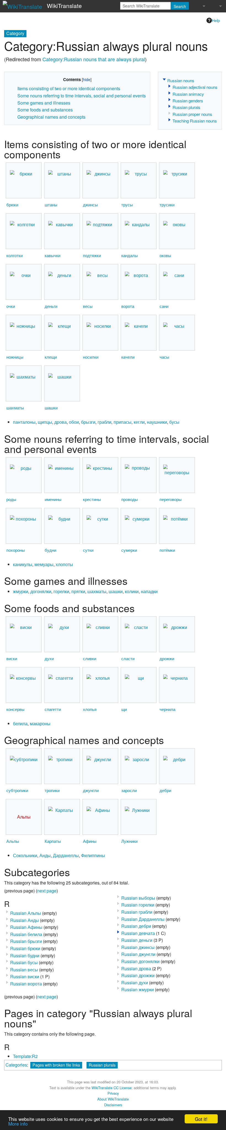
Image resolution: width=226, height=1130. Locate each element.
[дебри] (177, 766)
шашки (51, 408)
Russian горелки (137, 905)
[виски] (23, 634)
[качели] (138, 333)
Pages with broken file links (56, 1065)
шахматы (15, 408)
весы (88, 306)
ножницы (14, 357)
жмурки (20, 591)
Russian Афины (26, 927)
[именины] (62, 475)
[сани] (177, 282)
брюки (12, 204)
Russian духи (134, 982)
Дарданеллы (66, 855)
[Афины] (100, 817)
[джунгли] (100, 766)
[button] (164, 79)
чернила (167, 709)
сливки (89, 658)
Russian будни (24, 955)
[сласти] (138, 634)
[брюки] (23, 180)
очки (10, 306)
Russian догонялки (140, 961)
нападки (149, 591)
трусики (167, 204)
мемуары (43, 564)
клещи (51, 357)
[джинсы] (100, 180)
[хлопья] (100, 685)
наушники (157, 422)
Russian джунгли (138, 954)
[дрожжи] (177, 634)
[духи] (62, 634)
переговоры (171, 499)
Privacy (113, 1093)
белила (20, 723)
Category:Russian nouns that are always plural (93, 59)
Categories (16, 1065)
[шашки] (62, 383)
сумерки (129, 550)
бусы (174, 422)
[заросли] (138, 766)
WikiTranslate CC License (111, 1087)
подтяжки (92, 255)
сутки (88, 550)
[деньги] (62, 282)
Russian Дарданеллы (143, 919)
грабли (104, 422)
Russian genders (188, 100)
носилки (90, 357)
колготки (14, 255)
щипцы (45, 422)
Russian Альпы (25, 913)
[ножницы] (23, 333)
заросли (129, 790)
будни (50, 550)
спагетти (53, 709)
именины (53, 499)
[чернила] (177, 685)
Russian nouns (180, 80)
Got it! (201, 1118)
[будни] (62, 525)
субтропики (17, 790)
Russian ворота (26, 983)
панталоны (24, 422)
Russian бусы (24, 962)
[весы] (100, 282)
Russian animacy (188, 94)
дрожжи (167, 658)
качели (127, 357)
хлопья (89, 709)
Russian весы (24, 969)
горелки (61, 591)
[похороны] (23, 525)
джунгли (91, 790)
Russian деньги (136, 940)
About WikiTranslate (113, 1099)
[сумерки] (138, 525)
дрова (60, 422)
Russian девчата (138, 933)
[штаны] (62, 180)
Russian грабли (136, 912)
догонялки (40, 591)
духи (49, 658)
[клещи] (62, 333)
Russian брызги (26, 941)
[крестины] (100, 475)
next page (47, 891)
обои (74, 422)
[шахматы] (23, 383)
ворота (127, 306)
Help (216, 20)
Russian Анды (24, 920)
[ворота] (138, 282)
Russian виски (24, 976)
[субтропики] (23, 766)
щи (124, 709)
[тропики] (62, 766)
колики (132, 591)
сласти (127, 658)
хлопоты (64, 564)
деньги (51, 306)
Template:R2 (25, 1056)
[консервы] (23, 685)
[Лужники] (138, 817)
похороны (15, 550)
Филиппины (93, 855)
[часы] (177, 333)
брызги (88, 422)
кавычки (52, 255)
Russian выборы (138, 898)
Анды (45, 855)
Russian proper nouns (192, 114)
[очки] (23, 282)
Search (180, 6)
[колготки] (23, 231)
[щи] (138, 685)
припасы (122, 422)
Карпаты (53, 841)
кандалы (129, 255)
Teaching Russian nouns (195, 121)
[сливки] (100, 634)
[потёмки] (177, 525)
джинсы (90, 204)
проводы (129, 499)
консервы (15, 709)
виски (11, 658)
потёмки (167, 550)
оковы (165, 255)
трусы (127, 204)
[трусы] (138, 180)
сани (164, 306)
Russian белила (26, 934)
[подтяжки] (100, 231)
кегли (139, 422)
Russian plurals (186, 107)
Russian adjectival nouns (195, 87)
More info (18, 1123)
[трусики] (177, 180)
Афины (89, 841)
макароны (40, 723)
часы (164, 357)
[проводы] (138, 475)
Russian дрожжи (138, 975)
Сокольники (25, 855)
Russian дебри (136, 926)
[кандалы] (138, 231)
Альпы (12, 841)
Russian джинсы (138, 947)
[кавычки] (62, 231)
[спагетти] (62, 685)
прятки (78, 591)
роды (11, 499)
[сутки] (100, 525)
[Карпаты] (62, 817)
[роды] (23, 475)
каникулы (22, 564)
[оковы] (177, 231)
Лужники (129, 841)
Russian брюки (25, 948)
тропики (52, 790)
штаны (51, 204)
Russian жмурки (137, 989)
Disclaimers (113, 1104)
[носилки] (100, 333)
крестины (92, 499)
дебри (165, 790)
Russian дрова (136, 968)
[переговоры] (177, 475)
